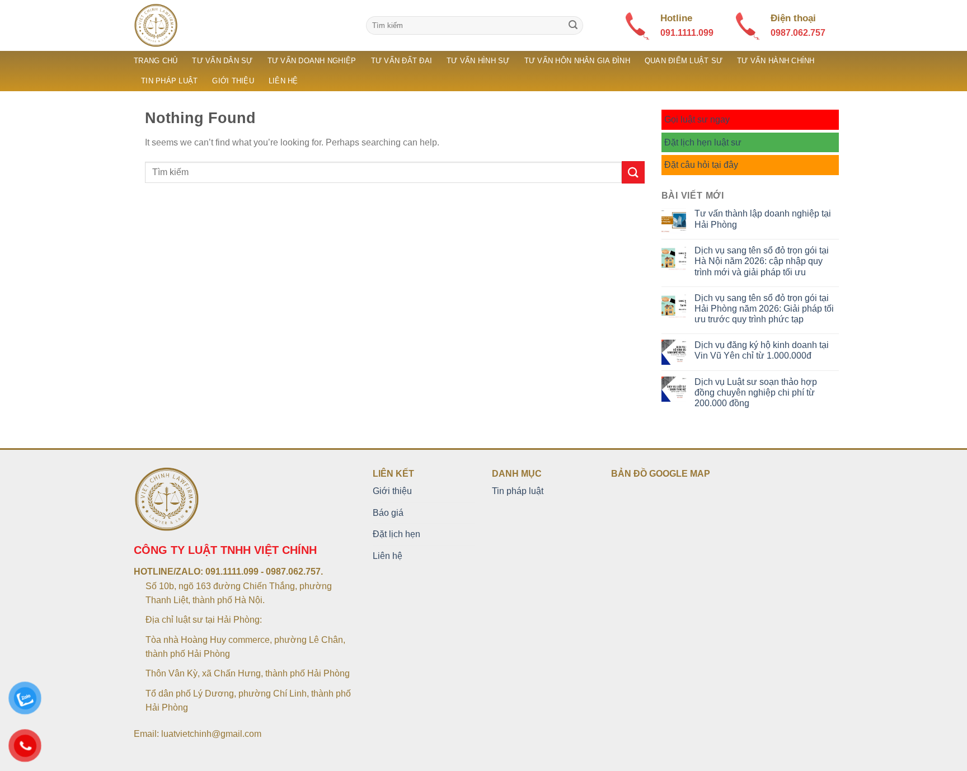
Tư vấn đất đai (402, 61)
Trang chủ (155, 61)
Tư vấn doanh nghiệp (311, 61)
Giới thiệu (233, 81)
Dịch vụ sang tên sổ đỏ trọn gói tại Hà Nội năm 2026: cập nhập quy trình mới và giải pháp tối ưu (761, 261)
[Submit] (573, 25)
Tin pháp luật (169, 81)
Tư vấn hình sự (478, 61)
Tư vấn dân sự (222, 61)
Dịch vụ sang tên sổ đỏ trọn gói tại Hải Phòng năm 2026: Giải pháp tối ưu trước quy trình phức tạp (764, 308)
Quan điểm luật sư (683, 61)
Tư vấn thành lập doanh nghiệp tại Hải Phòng (762, 219)
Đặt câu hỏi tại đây (701, 165)
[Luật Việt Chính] (241, 25)
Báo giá (388, 513)
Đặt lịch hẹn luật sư (702, 142)
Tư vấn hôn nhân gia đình (577, 61)
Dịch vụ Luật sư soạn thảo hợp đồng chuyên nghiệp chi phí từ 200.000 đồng (755, 392)
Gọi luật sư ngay (697, 119)
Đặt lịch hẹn (396, 534)
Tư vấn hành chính (775, 61)
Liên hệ (283, 81)
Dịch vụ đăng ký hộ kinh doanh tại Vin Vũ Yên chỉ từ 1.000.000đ (761, 350)
